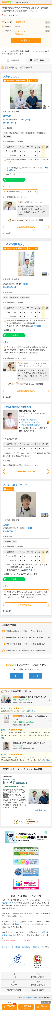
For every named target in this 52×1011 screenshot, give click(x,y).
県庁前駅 (7, 116)
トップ (13, 977)
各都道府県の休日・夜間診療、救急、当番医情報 (25, 651)
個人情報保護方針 (38, 990)
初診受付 (14, 180)
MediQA (13, 985)
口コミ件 (34, 81)
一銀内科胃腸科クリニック (17, 244)
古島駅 (6, 525)
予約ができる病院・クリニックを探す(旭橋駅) (25, 644)
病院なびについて (38, 985)
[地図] (27, 120)
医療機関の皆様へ (38, 977)
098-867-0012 (9, 531)
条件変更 (46, 1002)
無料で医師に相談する (26, 471)
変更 (47, 22)
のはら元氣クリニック (15, 485)
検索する (25, 40)
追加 (47, 26)
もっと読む (33, 352)
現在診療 (27, 1006)
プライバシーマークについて (17, 965)
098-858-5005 (9, 287)
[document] (26, 154)
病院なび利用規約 (14, 990)
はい (16, 676)
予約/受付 (11, 1006)
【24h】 (17, 407)
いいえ (35, 676)
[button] (5, 795)
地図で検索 (39, 60)
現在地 (44, 1006)
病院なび (7, 2)
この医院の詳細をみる (26, 227)
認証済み (16, 697)
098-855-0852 (9, 123)
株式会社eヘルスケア (20, 924)
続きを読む (36, 326)
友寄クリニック (11, 76)
